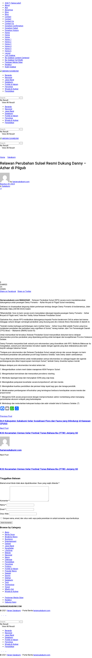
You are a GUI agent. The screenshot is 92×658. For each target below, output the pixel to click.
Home (7, 33)
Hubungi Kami (10, 602)
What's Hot (9, 589)
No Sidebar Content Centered (17, 58)
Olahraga (8, 559)
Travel (7, 587)
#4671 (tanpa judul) (13, 3)
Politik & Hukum (11, 84)
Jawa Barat (9, 80)
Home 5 (8, 48)
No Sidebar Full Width (14, 60)
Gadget (8, 543)
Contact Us (9, 21)
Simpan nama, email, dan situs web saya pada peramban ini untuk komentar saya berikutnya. (41, 518)
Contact (8, 17)
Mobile (8, 553)
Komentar (4, 501)
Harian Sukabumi (14, 610)
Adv (6, 7)
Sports (7, 575)
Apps (7, 532)
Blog (7, 12)
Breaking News (11, 537)
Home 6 (8, 51)
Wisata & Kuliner (11, 89)
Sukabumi (9, 82)
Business (9, 539)
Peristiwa (9, 87)
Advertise (9, 10)
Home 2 (8, 42)
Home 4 (8, 46)
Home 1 (8, 39)
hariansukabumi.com (21, 182)
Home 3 (8, 44)
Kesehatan (9, 548)
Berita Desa (10, 534)
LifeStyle (8, 550)
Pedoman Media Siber (14, 597)
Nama (3, 505)
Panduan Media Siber (14, 62)
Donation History (12, 30)
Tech (7, 582)
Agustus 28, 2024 (7, 184)
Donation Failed (11, 28)
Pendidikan (9, 91)
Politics (8, 566)
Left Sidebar (10, 55)
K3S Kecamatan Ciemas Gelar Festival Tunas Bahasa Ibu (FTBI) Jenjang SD (39, 469)
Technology (9, 585)
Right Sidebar (10, 67)
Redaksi (8, 64)
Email (3, 509)
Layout (7, 53)
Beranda (8, 75)
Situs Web (4, 514)
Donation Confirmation (14, 26)
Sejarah (8, 573)
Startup (8, 578)
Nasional (8, 77)
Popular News (11, 571)
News (7, 557)
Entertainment (10, 541)
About (7, 5)
